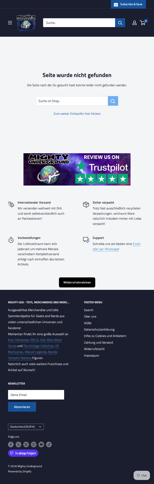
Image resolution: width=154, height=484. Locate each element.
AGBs (87, 323)
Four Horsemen (18, 339)
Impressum (91, 355)
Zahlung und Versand (98, 342)
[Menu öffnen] (10, 22)
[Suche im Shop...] (113, 101)
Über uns (90, 316)
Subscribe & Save (131, 4)
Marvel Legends (36, 351)
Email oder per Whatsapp (116, 246)
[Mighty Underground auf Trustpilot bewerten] (77, 156)
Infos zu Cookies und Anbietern (105, 335)
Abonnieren (22, 406)
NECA (34, 339)
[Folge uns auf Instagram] (33, 444)
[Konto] (135, 22)
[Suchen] (120, 22)
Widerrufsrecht (94, 348)
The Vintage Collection (38, 345)
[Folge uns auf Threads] (26, 444)
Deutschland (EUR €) (22, 427)
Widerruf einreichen (77, 282)
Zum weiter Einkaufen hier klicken (77, 113)
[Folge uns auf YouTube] (41, 444)
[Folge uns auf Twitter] (18, 444)
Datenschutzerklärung (99, 329)
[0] (142, 22)
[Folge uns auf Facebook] (11, 444)
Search (88, 309)
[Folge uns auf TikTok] (49, 444)
